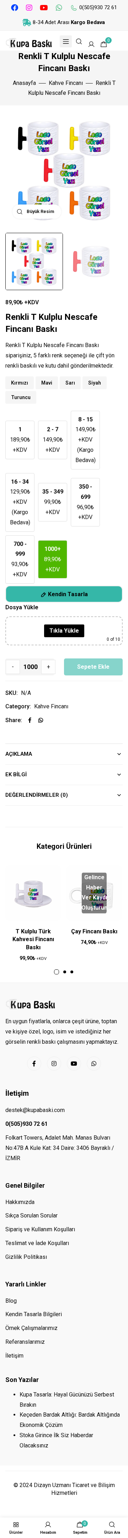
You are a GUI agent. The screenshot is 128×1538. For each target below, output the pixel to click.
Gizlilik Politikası (26, 1257)
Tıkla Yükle (64, 630)
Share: (13, 720)
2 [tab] (64, 971)
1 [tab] (56, 971)
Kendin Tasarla (68, 594)
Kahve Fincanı (66, 83)
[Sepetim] (80, 1525)
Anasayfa (24, 83)
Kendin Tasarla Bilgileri (33, 1314)
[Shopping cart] (103, 44)
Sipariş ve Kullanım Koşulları (40, 1229)
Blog (11, 1300)
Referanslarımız (25, 1341)
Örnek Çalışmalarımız (31, 1328)
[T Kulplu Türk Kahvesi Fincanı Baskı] (33, 893)
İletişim (14, 1355)
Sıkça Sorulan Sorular (31, 1215)
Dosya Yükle (21, 607)
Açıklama (18, 754)
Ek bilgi (16, 774)
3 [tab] (71, 971)
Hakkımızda (19, 1202)
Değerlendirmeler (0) (36, 795)
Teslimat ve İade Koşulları (37, 1243)
